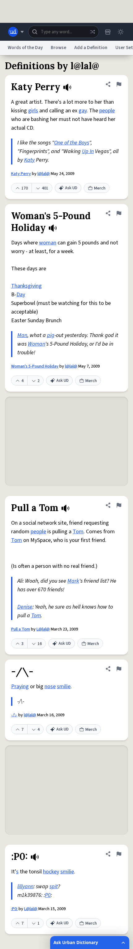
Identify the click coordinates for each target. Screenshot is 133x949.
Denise (24, 607)
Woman (36, 344)
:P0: (14, 909)
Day (20, 294)
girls (33, 110)
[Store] (107, 32)
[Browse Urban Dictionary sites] (16, 32)
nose (50, 686)
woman (47, 243)
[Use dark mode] (120, 32)
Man (22, 335)
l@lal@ (43, 174)
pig (50, 335)
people (107, 110)
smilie (64, 686)
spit (53, 886)
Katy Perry (21, 174)
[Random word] (92, 31)
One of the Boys (71, 143)
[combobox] (63, 32)
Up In (88, 151)
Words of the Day (25, 47)
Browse (58, 47)
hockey (51, 872)
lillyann (25, 886)
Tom (78, 531)
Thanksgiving (26, 286)
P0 (48, 895)
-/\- (14, 715)
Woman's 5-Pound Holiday (34, 366)
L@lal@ (43, 629)
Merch (99, 188)
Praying (20, 686)
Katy (29, 160)
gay (83, 110)
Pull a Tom (20, 629)
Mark (73, 581)
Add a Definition (90, 47)
